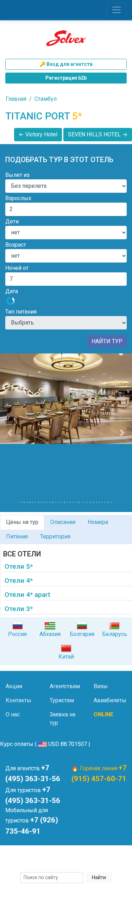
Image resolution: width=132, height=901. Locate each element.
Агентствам (65, 686)
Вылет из (17, 175)
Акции (14, 686)
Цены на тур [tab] (22, 522)
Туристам (62, 700)
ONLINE (103, 714)
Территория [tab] (55, 536)
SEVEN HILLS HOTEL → (97, 134)
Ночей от (17, 268)
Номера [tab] (98, 522)
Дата (11, 291)
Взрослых (18, 198)
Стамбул (45, 98)
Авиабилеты (110, 700)
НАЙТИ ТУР (107, 341)
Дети (12, 221)
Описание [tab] (63, 522)
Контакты (18, 700)
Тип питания (21, 311)
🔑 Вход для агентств (66, 64)
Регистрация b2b (66, 78)
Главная (16, 98)
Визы (101, 686)
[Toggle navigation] (116, 10)
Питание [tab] (17, 536)
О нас (13, 714)
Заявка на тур (62, 718)
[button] (10, 432)
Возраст (15, 244)
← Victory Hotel (38, 134)
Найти (99, 877)
